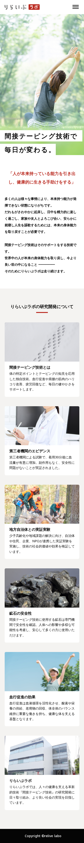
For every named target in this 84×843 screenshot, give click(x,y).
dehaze (75, 7)
